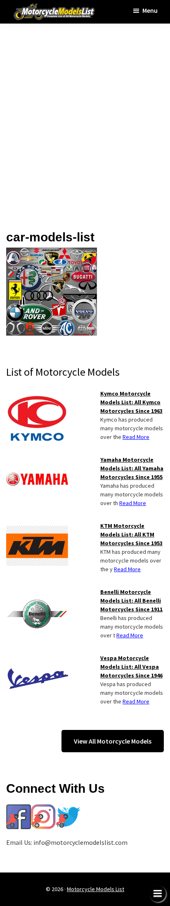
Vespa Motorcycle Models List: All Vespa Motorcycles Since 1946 (131, 666)
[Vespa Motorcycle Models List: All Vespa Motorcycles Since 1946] (37, 659)
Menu (150, 10)
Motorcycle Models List (95, 889)
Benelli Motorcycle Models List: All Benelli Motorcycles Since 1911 (131, 600)
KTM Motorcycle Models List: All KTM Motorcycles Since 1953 (131, 534)
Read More (136, 437)
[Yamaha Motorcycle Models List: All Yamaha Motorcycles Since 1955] (37, 460)
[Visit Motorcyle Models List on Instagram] (43, 809)
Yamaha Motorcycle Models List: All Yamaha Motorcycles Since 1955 (131, 468)
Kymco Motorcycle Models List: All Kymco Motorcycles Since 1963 (131, 402)
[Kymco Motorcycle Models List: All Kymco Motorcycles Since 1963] (37, 394)
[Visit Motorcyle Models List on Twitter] (68, 809)
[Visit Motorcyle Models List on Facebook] (18, 809)
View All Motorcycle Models (112, 741)
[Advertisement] (85, 121)
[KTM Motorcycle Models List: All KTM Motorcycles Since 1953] (37, 526)
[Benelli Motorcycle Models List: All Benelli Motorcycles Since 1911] (37, 593)
